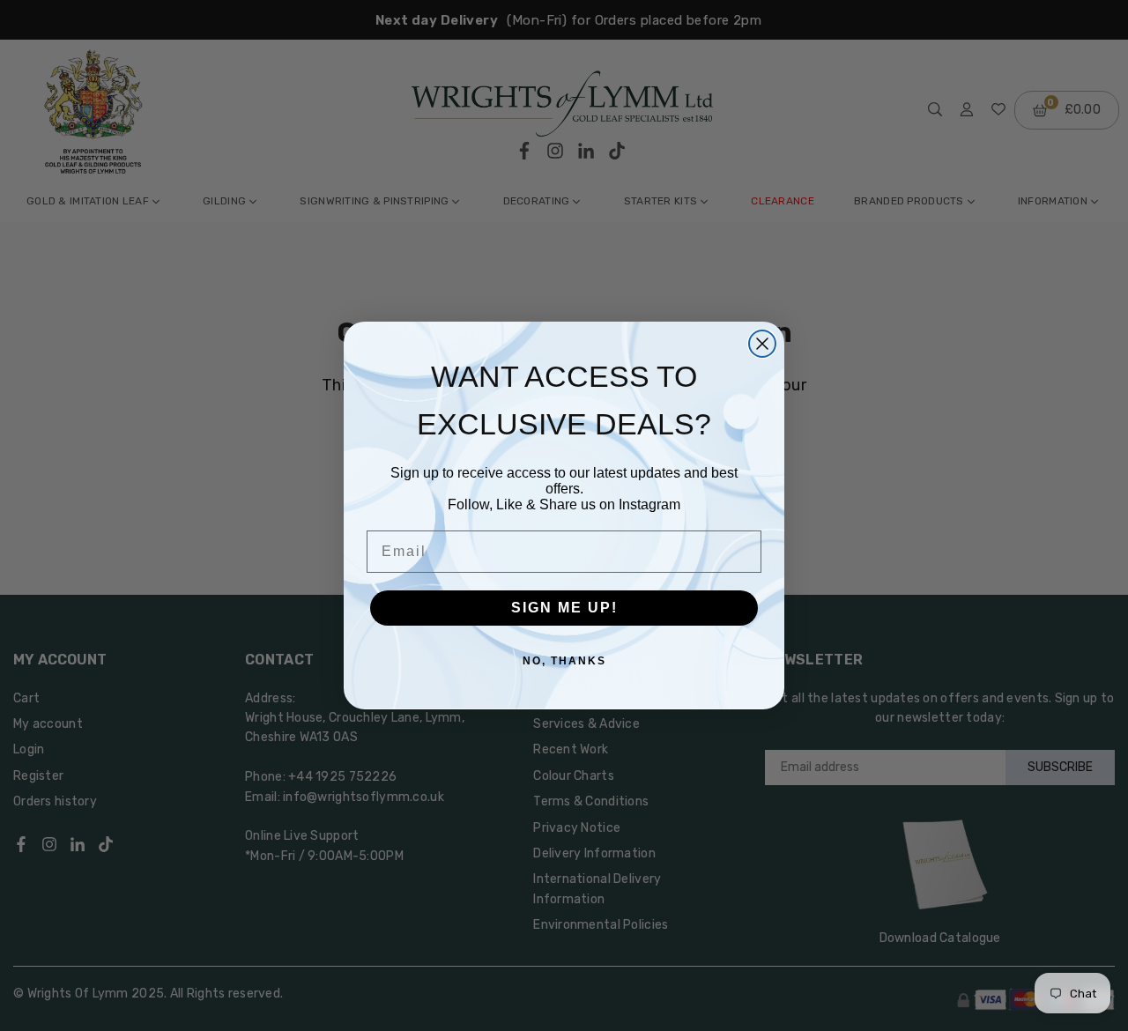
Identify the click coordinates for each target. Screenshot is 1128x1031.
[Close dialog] (762, 343)
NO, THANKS (564, 661)
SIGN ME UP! (564, 607)
